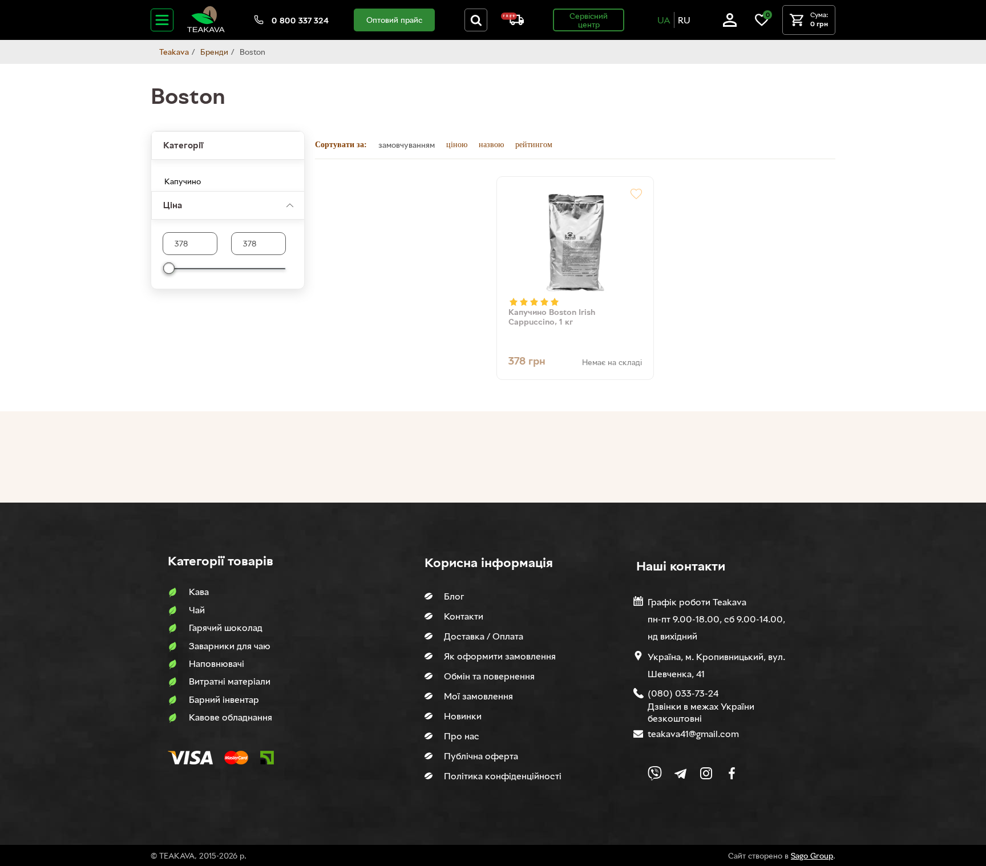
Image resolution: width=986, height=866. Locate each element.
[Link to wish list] (762, 24)
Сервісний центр (588, 20)
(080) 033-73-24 (683, 693)
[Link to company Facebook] (732, 773)
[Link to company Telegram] (680, 773)
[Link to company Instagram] (706, 773)
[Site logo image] (206, 30)
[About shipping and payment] (512, 22)
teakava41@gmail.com (693, 733)
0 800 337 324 (300, 20)
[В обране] (636, 194)
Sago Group (812, 855)
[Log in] (730, 24)
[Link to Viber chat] (655, 773)
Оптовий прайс (394, 20)
